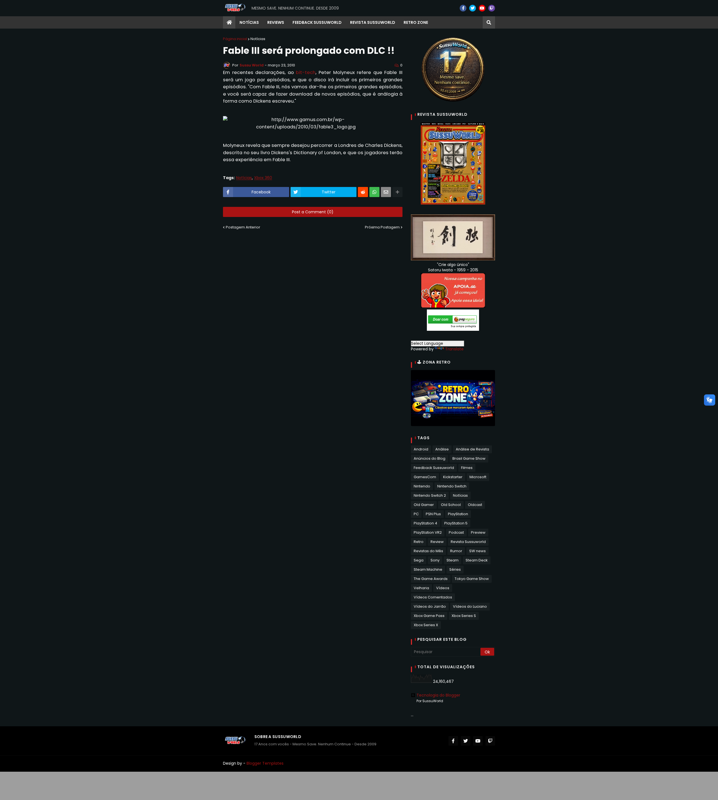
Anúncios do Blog (429, 458)
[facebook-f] (463, 8)
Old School (451, 504)
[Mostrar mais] (397, 192)
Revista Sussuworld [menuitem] (372, 22)
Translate (454, 349)
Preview (478, 532)
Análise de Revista (472, 449)
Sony (435, 560)
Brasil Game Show (468, 458)
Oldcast (475, 504)
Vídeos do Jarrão (430, 606)
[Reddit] (363, 192)
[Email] (386, 192)
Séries (455, 569)
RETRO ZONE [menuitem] (416, 22)
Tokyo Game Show (472, 578)
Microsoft (478, 477)
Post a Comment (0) (312, 212)
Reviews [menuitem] (275, 22)
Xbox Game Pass (429, 615)
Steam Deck (477, 560)
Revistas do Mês (428, 551)
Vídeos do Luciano (470, 606)
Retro (419, 541)
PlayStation (458, 514)
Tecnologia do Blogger (438, 695)
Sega (419, 560)
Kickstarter (452, 477)
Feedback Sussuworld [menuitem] (317, 22)
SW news (477, 551)
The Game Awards (431, 578)
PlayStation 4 (425, 523)
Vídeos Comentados (433, 597)
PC (416, 514)
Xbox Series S (464, 615)
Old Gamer (424, 504)
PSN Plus (433, 514)
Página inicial (235, 38)
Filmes (467, 467)
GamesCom (425, 477)
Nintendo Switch (451, 486)
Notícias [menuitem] (249, 22)
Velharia (421, 588)
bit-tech (306, 72)
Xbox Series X (426, 625)
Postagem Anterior (243, 227)
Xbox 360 (263, 178)
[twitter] (472, 8)
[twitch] (491, 8)
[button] (489, 22)
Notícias (257, 38)
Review (437, 541)
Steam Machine (428, 569)
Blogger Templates (265, 763)
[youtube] (482, 8)
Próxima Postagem (382, 227)
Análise (442, 449)
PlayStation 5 (456, 523)
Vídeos (442, 588)
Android (421, 449)
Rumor (456, 551)
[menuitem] (229, 22)
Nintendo (422, 486)
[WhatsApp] (374, 192)
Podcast (456, 532)
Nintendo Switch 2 (430, 495)
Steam (453, 560)
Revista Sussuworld (468, 541)
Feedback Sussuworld (434, 467)
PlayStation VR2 (428, 532)
